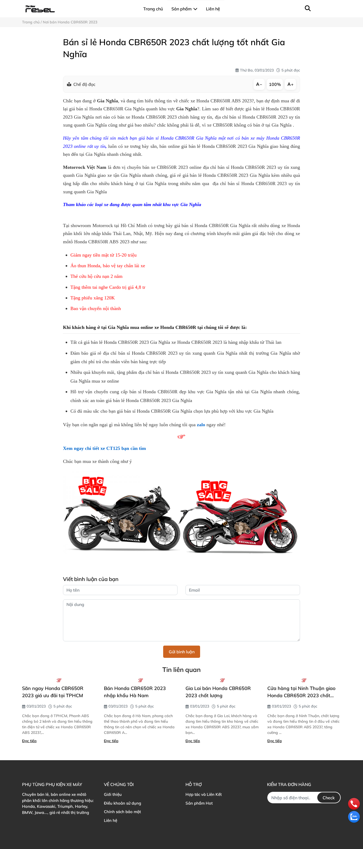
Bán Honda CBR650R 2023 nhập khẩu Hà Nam (135, 692)
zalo (201, 424)
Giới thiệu (113, 794)
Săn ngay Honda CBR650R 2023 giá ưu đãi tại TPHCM (52, 692)
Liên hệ (110, 820)
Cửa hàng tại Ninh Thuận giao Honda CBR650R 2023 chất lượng (301, 692)
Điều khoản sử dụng (122, 803)
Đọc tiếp (29, 740)
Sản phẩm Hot (199, 803)
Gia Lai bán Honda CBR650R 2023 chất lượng (218, 692)
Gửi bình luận (182, 651)
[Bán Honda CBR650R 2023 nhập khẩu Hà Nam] (141, 680)
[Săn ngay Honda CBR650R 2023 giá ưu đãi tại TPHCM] (59, 680)
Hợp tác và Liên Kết (203, 794)
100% (275, 84)
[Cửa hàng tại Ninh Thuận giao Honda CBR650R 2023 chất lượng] (304, 680)
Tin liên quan (181, 670)
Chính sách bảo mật (122, 811)
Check (329, 797)
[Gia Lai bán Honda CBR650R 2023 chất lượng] (222, 680)
